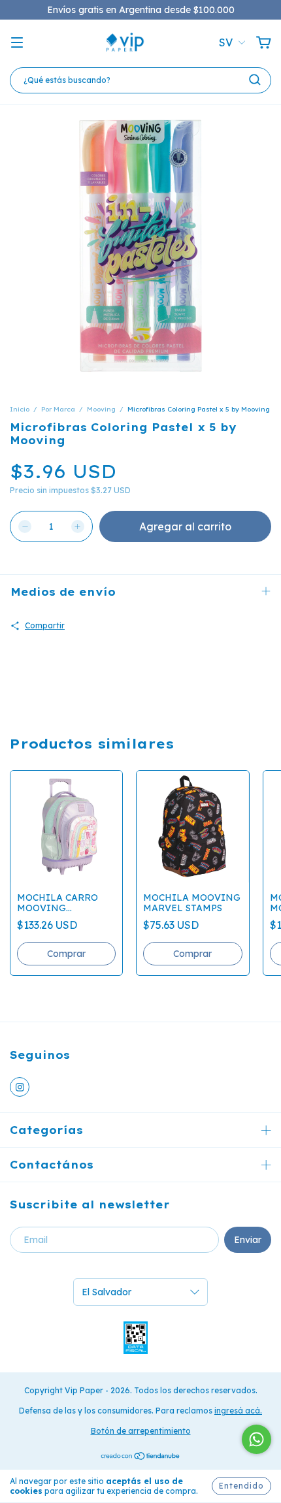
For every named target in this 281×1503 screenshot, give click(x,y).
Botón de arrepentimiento (141, 1431)
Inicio (19, 409)
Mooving (101, 409)
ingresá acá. (238, 1410)
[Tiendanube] (141, 1458)
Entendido (241, 1486)
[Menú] (17, 43)
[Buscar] (254, 79)
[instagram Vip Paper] (19, 1087)
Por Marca (58, 409)
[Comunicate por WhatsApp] (256, 1439)
